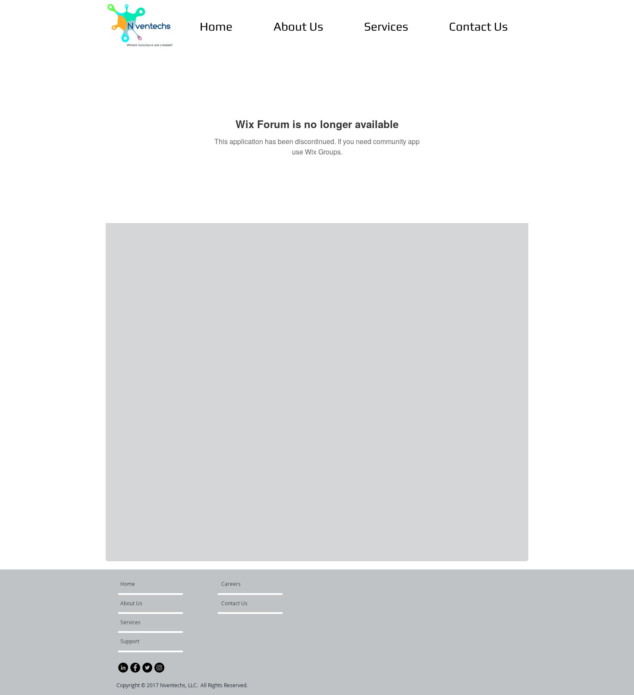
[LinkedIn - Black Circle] (123, 668)
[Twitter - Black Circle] (147, 668)
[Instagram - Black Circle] (159, 668)
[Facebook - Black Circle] (135, 668)
